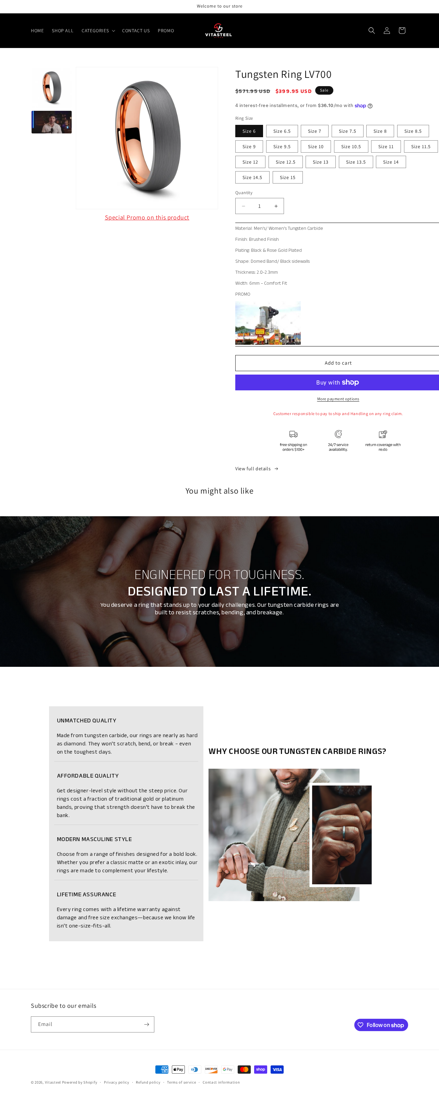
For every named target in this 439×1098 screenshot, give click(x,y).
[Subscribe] (146, 1024)
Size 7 (314, 131)
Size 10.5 (351, 146)
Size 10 (316, 146)
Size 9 (249, 146)
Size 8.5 (413, 131)
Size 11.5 (421, 146)
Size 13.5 (356, 162)
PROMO (242, 294)
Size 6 (249, 131)
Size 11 (386, 146)
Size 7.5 (347, 131)
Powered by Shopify (79, 1082)
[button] (98, 30)
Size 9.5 (282, 146)
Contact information (221, 1082)
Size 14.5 (252, 177)
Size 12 (250, 162)
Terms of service (181, 1082)
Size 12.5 (286, 162)
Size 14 (391, 162)
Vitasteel (53, 1082)
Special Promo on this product (147, 217)
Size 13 (321, 162)
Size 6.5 (282, 131)
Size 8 (380, 131)
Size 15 (288, 177)
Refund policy (148, 1082)
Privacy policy (116, 1082)
